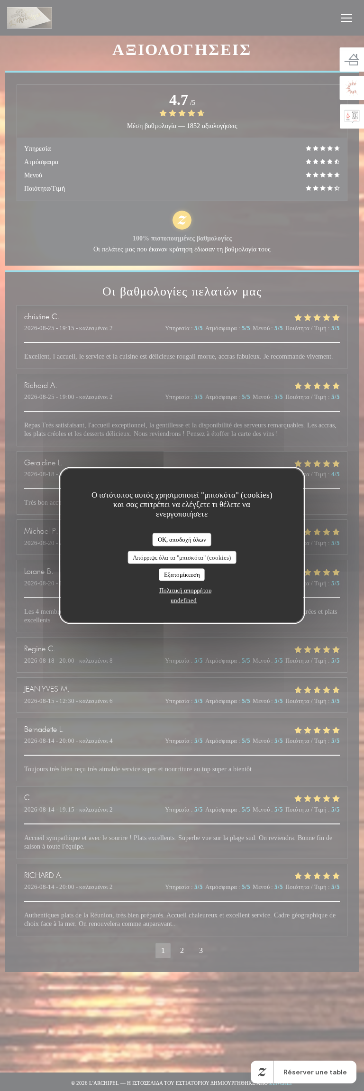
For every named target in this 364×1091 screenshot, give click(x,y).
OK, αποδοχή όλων (182, 539)
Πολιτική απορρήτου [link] (185, 589)
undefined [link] (184, 599)
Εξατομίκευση (182, 574)
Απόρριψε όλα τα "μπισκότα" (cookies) (182, 557)
